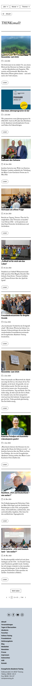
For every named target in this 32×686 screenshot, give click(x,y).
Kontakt (4, 663)
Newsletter (5, 649)
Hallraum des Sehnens (10, 160)
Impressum (5, 655)
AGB (2, 660)
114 (22, 597)
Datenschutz (5, 658)
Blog (2, 644)
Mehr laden (16, 591)
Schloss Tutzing (6, 636)
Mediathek (5, 647)
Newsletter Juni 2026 (10, 372)
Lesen (5, 82)
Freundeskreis (6, 638)
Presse (3, 652)
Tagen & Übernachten (8, 627)
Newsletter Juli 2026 (10, 57)
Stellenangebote (7, 641)
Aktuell (3, 622)
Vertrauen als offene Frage (12, 210)
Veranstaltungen (7, 624)
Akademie (4, 630)
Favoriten (4, 633)
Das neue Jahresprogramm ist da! (15, 111)
